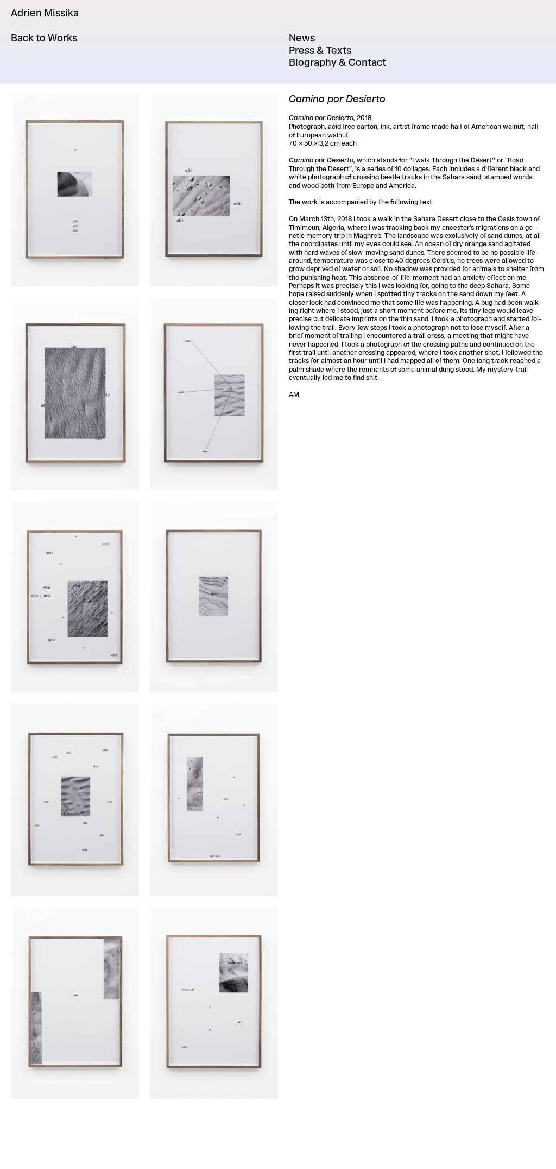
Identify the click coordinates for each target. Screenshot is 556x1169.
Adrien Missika (45, 12)
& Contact (337, 61)
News (302, 37)
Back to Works (44, 37)
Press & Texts (320, 49)
